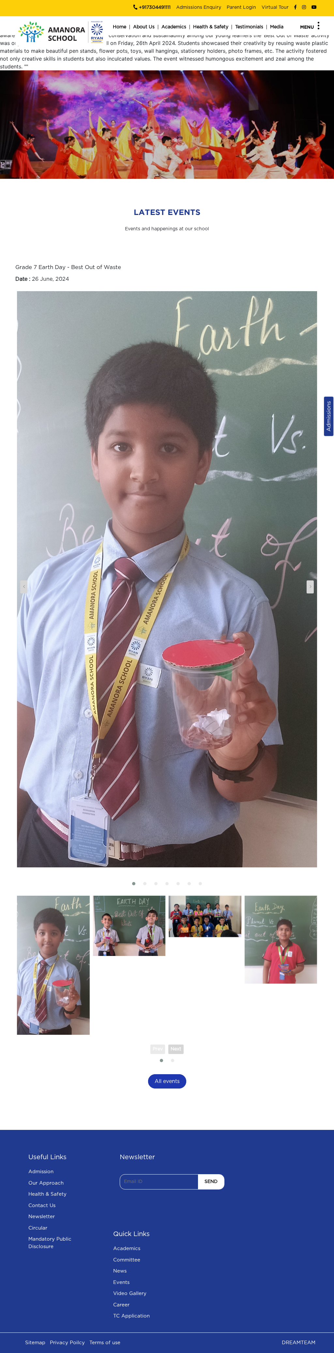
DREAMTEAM (298, 1342)
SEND (211, 1181)
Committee (126, 1260)
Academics (173, 27)
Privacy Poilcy (67, 1342)
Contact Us (41, 1205)
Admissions (328, 416)
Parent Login (241, 7)
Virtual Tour (275, 7)
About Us (144, 27)
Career (121, 1305)
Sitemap (35, 1342)
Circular (37, 1228)
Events (121, 1282)
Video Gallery (129, 1293)
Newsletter (41, 1216)
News (120, 1271)
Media (276, 27)
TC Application (131, 1316)
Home (119, 27)
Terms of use (104, 1342)
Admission (40, 1171)
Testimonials (249, 27)
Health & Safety (210, 27)
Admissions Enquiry (198, 7)
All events (167, 1081)
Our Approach (46, 1183)
